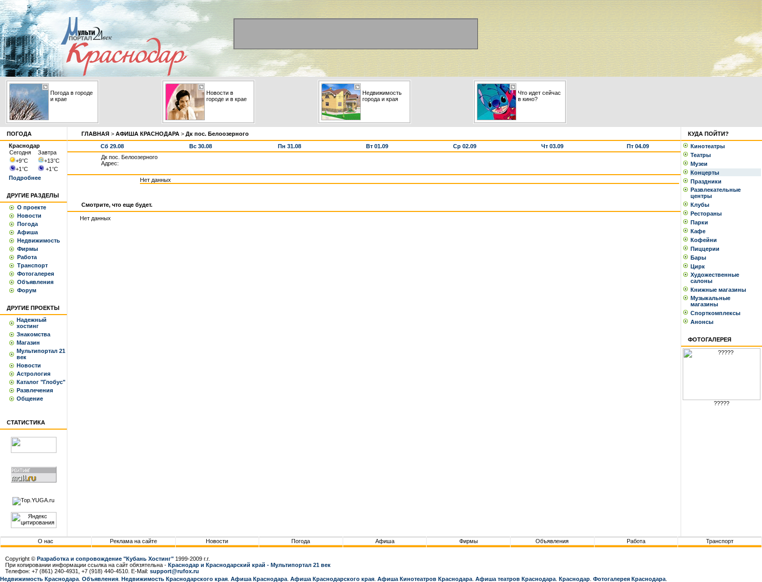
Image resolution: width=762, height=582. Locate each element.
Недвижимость (38, 240)
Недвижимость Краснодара (39, 579)
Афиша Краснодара (259, 579)
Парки (700, 222)
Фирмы (27, 249)
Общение (30, 398)
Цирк (699, 266)
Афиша (27, 232)
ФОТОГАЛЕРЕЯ (709, 339)
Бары (699, 257)
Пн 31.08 (289, 146)
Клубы (701, 205)
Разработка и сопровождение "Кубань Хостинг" (105, 559)
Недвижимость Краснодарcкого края (174, 579)
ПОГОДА (19, 134)
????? (721, 403)
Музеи (700, 164)
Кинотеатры (709, 146)
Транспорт (32, 265)
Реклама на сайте (133, 541)
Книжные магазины (719, 290)
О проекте (31, 207)
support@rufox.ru (174, 571)
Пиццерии (706, 249)
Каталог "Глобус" (41, 382)
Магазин (28, 342)
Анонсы (701, 322)
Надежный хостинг (32, 323)
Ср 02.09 (464, 146)
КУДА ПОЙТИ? (708, 134)
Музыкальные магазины (710, 301)
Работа (27, 257)
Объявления (35, 282)
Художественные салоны (714, 278)
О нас (45, 541)
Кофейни (705, 240)
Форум (26, 290)
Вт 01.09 (377, 146)
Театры (702, 155)
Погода (27, 224)
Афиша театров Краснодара (515, 579)
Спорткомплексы (716, 313)
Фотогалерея (35, 274)
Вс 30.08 (200, 146)
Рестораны (707, 213)
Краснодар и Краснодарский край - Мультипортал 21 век (249, 565)
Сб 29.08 (112, 146)
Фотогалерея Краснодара (629, 579)
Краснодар (574, 579)
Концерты (706, 172)
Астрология (33, 374)
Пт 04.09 (638, 146)
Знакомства (33, 334)
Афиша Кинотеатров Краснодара (424, 579)
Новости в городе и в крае (226, 96)
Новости (29, 215)
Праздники (707, 181)
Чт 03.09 (552, 146)
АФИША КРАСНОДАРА (147, 134)
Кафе (699, 231)
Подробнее (25, 178)
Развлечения (35, 390)
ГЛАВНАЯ (95, 134)
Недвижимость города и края (382, 96)
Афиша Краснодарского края (332, 579)
